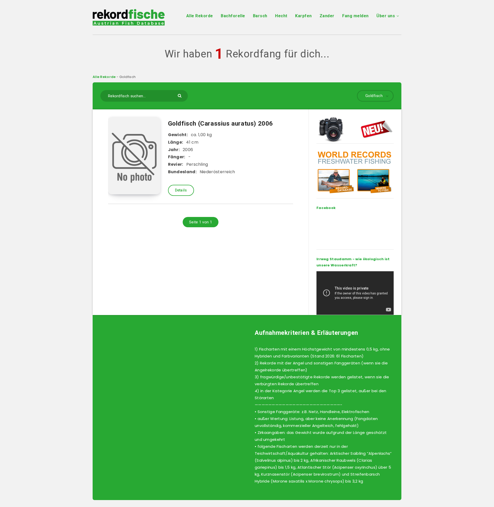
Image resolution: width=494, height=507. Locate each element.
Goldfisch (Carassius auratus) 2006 (220, 123)
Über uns (385, 15)
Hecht (281, 15)
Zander (327, 15)
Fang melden (355, 15)
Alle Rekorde (199, 15)
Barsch (260, 15)
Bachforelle (233, 15)
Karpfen (303, 15)
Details (181, 190)
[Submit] (180, 95)
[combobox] (144, 96)
